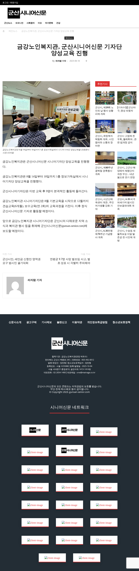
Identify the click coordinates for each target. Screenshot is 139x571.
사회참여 (31, 23)
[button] (132, 23)
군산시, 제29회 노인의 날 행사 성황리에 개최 (104, 110)
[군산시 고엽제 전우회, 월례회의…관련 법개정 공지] (127, 126)
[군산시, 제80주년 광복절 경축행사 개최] (105, 158)
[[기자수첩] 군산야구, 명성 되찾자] (127, 98)
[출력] (90, 69)
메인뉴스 (13, 31)
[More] (98, 69)
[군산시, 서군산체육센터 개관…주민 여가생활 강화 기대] (105, 189)
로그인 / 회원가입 (10, 2)
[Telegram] (73, 69)
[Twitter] (56, 69)
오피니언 (19, 23)
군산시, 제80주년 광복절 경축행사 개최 (104, 170)
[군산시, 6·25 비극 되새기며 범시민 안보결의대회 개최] (127, 189)
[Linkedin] (65, 69)
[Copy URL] (81, 69)
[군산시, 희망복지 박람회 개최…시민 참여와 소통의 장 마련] (105, 126)
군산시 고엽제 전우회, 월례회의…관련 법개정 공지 (126, 139)
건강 (58, 23)
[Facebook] (48, 69)
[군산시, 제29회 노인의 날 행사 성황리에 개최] (105, 98)
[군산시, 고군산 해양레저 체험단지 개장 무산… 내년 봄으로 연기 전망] (127, 158)
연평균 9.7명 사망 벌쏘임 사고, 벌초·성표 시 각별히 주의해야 (70, 261)
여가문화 (49, 23)
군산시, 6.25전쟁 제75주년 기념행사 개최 (104, 234)
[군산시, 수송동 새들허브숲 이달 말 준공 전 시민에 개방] (127, 221)
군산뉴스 (8, 23)
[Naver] (40, 69)
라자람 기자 (61, 60)
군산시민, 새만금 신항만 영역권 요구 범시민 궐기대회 (22, 261)
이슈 (40, 23)
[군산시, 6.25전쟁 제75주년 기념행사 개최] (105, 221)
